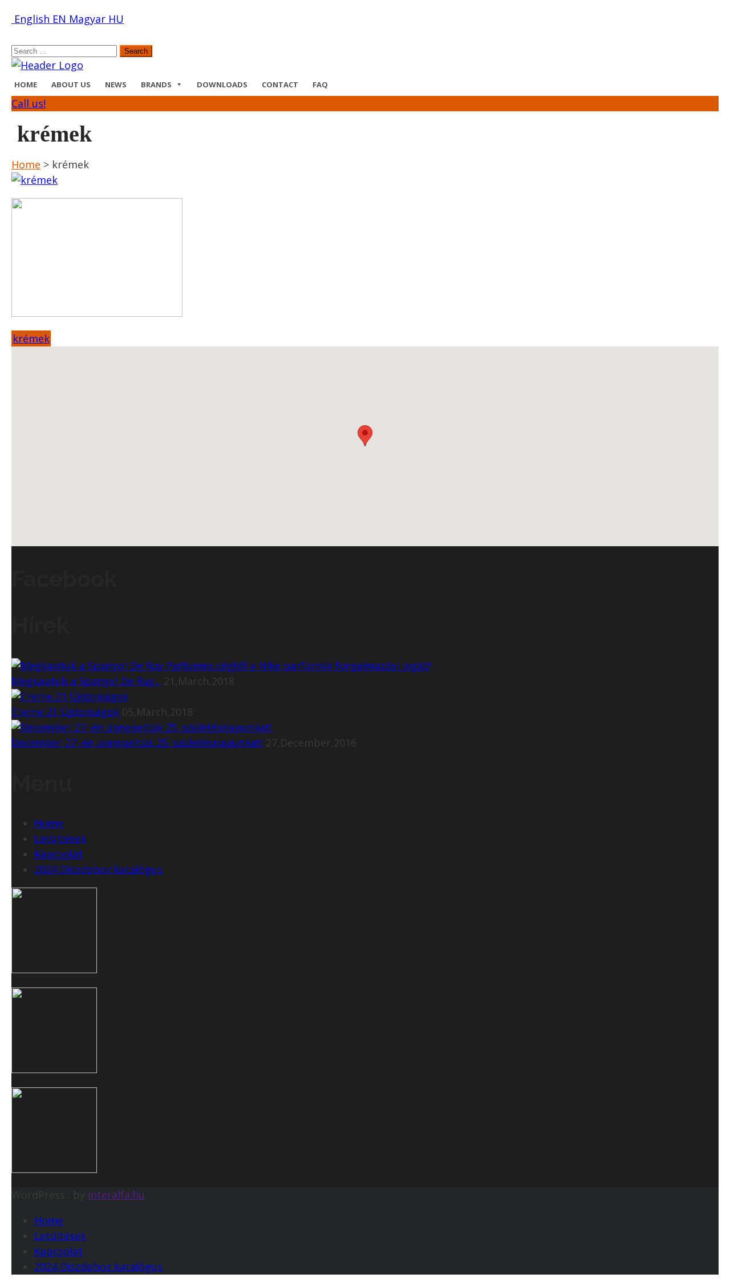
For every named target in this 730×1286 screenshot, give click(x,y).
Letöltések (60, 838)
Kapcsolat (58, 854)
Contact (280, 84)
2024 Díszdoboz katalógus (98, 869)
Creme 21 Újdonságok (65, 712)
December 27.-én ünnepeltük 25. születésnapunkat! (137, 742)
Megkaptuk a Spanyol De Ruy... (86, 681)
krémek (31, 338)
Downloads (222, 84)
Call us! (28, 103)
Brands (156, 84)
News (116, 84)
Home (25, 84)
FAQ (320, 84)
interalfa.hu (116, 1195)
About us (71, 84)
